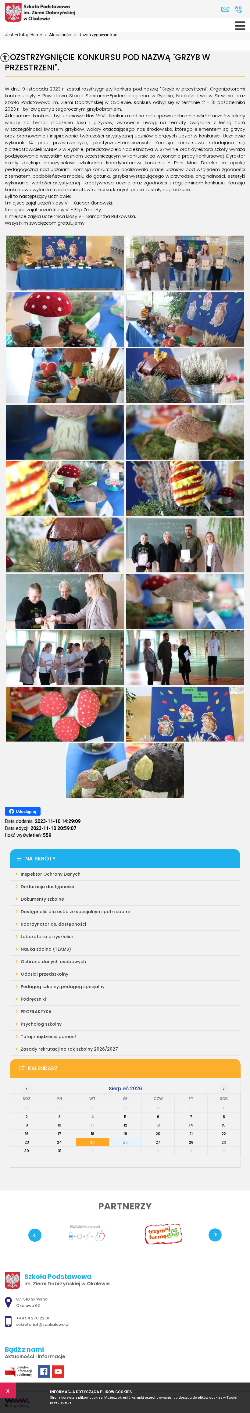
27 (158, 1142)
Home (36, 35)
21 (191, 1133)
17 (59, 1133)
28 (191, 1142)
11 (92, 1125)
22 (224, 1133)
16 (27, 1133)
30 (26, 1150)
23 (27, 1142)
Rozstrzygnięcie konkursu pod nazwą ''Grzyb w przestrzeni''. (107, 62)
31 (59, 1150)
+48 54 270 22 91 (238, 9)
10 (59, 1125)
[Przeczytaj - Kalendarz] (134, 1070)
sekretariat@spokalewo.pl (226, 9)
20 (158, 1133)
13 (158, 1125)
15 (224, 1125)
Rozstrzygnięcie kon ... (97, 35)
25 (92, 1142)
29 (224, 1142)
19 (125, 1133)
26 (125, 1142)
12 (125, 1125)
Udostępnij (26, 811)
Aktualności (58, 35)
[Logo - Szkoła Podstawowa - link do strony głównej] (41, 13)
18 (92, 1133)
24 (59, 1142)
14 (191, 1125)
